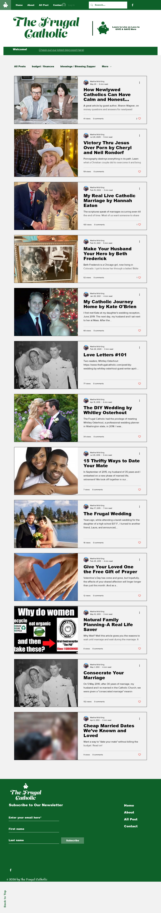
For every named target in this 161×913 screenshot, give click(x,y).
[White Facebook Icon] (10, 870)
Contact (131, 826)
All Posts (20, 66)
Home (129, 805)
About (129, 812)
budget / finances (43, 66)
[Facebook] (132, 5)
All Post (130, 819)
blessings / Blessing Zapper (78, 66)
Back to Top (4, 898)
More (105, 66)
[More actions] (140, 82)
